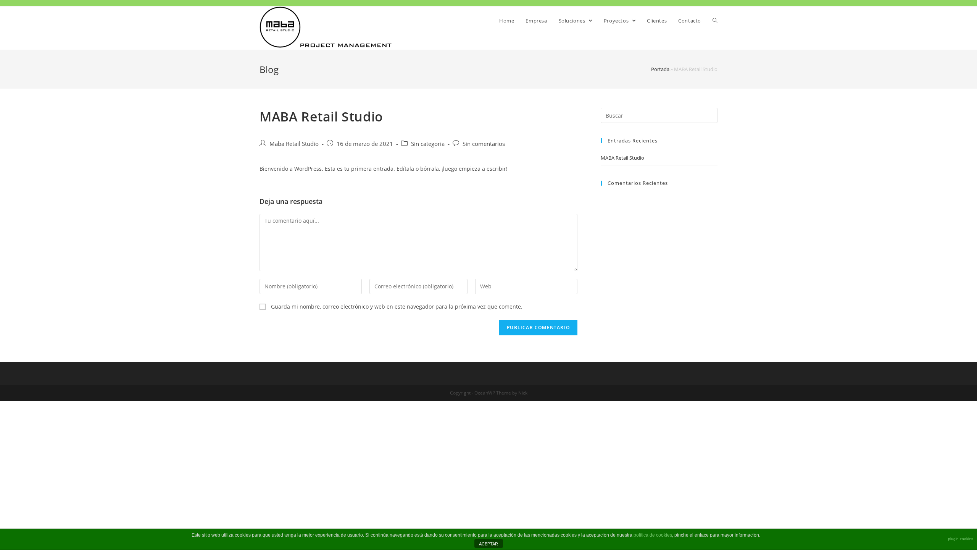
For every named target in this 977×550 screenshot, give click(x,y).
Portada (660, 69)
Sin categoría (428, 143)
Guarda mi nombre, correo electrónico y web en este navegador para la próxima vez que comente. (396, 306)
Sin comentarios (484, 143)
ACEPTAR (488, 544)
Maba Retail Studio (294, 143)
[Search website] (715, 20)
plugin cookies (960, 539)
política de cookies (653, 535)
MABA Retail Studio (622, 157)
